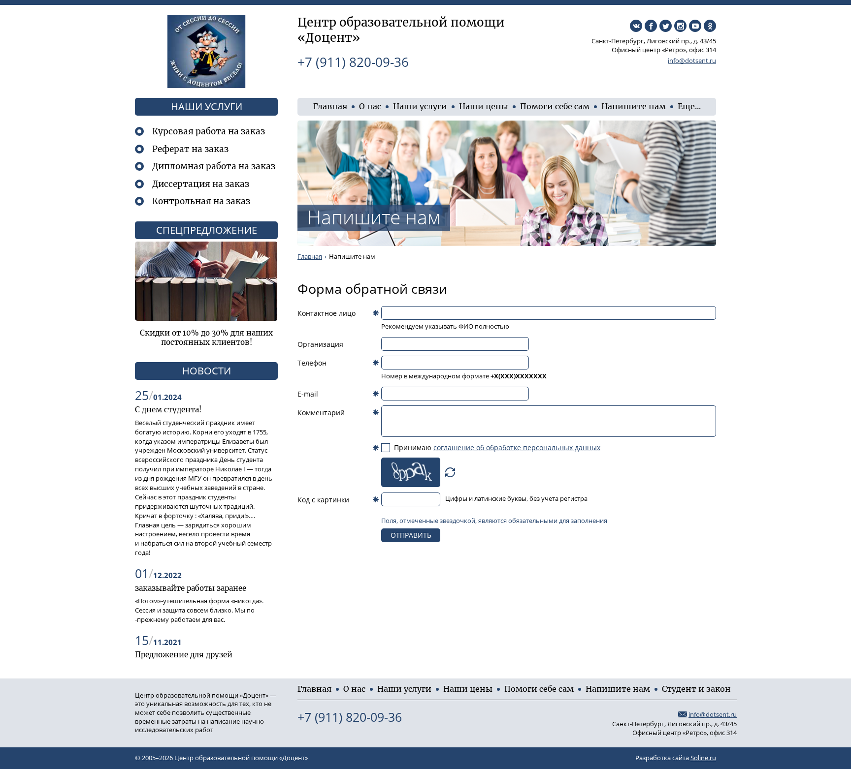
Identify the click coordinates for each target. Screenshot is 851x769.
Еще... (689, 106)
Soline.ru (703, 758)
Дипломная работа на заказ (213, 166)
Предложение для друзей (183, 654)
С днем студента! (168, 409)
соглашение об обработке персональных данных (516, 447)
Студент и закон (696, 689)
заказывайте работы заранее (190, 588)
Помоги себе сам (554, 106)
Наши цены (483, 106)
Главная (330, 106)
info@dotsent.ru (692, 61)
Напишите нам (633, 106)
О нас (370, 106)
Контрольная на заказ (201, 201)
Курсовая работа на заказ (208, 131)
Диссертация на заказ (200, 184)
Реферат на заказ (190, 149)
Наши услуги (420, 106)
